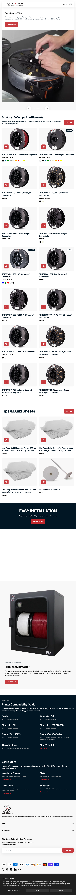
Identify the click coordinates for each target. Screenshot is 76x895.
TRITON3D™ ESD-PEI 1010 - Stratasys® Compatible (18, 316)
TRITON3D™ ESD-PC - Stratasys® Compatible (53, 275)
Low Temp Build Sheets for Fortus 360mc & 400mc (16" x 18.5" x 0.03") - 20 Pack (19, 449)
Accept (37, 890)
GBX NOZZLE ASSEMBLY (49, 490)
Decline (61, 890)
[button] (5, 4)
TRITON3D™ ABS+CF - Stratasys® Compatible (16, 234)
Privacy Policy (46, 886)
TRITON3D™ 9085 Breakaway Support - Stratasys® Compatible (55, 353)
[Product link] (19, 145)
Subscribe (68, 850)
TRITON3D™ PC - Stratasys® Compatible (18, 352)
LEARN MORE (11, 24)
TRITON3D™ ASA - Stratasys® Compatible (56, 155)
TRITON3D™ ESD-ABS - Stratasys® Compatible (16, 194)
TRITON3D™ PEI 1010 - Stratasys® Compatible (53, 234)
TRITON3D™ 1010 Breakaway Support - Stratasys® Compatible (55, 391)
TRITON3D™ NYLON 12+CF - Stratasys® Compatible (55, 316)
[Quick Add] (6, 440)
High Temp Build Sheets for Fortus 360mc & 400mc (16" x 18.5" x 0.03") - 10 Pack (56, 449)
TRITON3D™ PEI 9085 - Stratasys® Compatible (53, 194)
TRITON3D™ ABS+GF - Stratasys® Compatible (16, 275)
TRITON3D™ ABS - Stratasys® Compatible (19, 155)
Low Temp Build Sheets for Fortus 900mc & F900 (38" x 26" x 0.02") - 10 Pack (19, 491)
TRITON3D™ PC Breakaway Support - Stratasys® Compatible (17, 391)
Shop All (69, 122)
